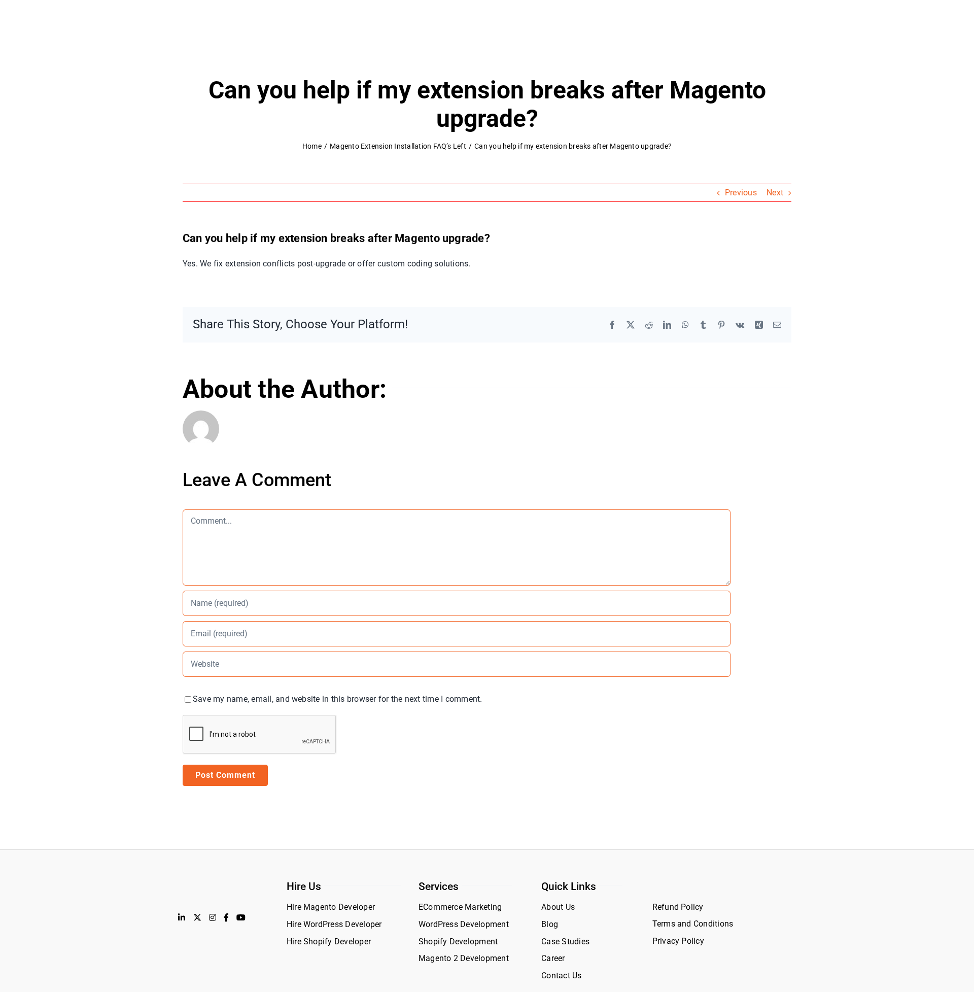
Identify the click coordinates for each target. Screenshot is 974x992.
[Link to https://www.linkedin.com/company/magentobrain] (181, 917)
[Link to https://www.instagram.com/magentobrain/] (212, 917)
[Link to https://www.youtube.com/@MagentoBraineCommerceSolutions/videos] (241, 917)
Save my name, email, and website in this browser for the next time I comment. (337, 699)
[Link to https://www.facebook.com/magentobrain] (226, 917)
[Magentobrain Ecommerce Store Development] (223, 884)
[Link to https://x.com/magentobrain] (197, 917)
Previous (741, 192)
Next (775, 192)
